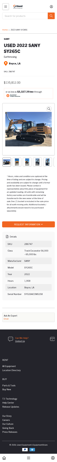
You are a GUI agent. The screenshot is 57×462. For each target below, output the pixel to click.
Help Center (8, 402)
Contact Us (20, 341)
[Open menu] (5, 6)
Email (6, 318)
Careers (6, 419)
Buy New (6, 389)
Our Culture (7, 423)
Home (5, 29)
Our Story (7, 415)
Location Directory (11, 370)
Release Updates (10, 406)
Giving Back (8, 427)
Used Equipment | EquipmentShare (32, 444)
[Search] (51, 16)
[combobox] (28, 16)
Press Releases (9, 431)
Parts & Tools (9, 385)
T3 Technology (9, 398)
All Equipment (9, 366)
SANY (7, 39)
